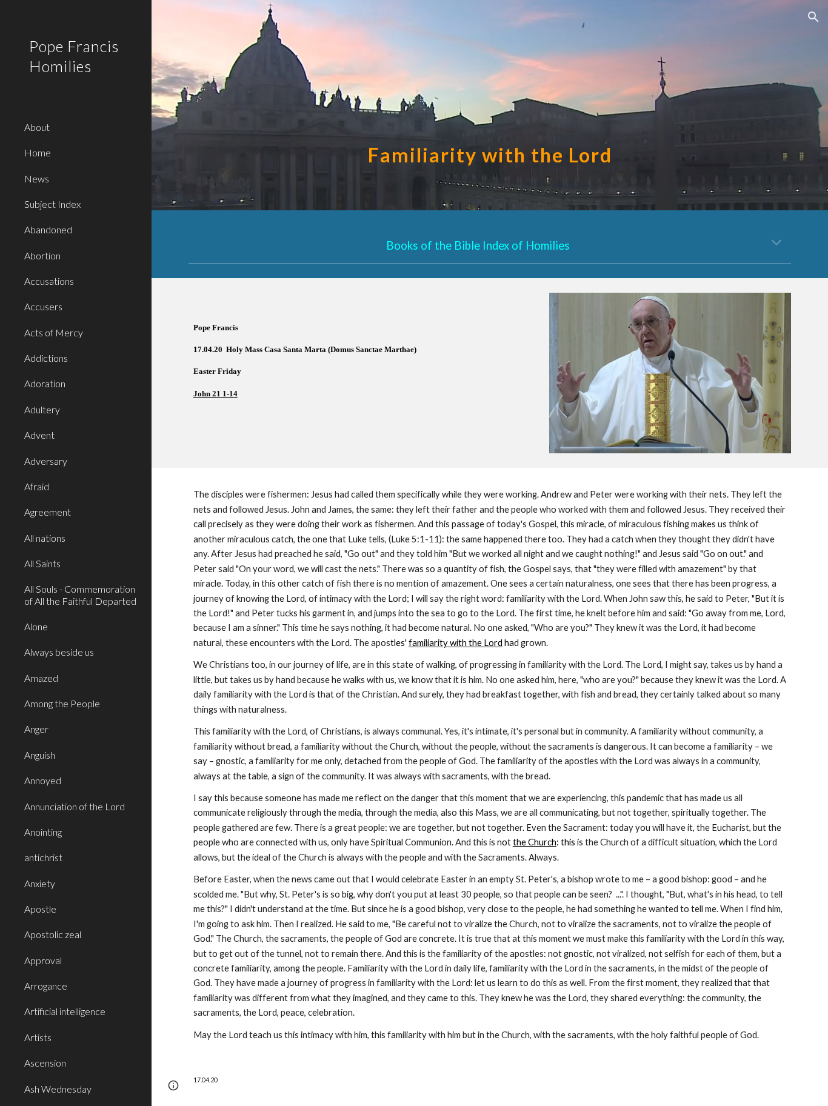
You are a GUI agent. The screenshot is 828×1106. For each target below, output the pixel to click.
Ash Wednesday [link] (58, 1088)
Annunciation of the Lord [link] (74, 806)
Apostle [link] (40, 908)
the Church (534, 842)
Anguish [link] (39, 755)
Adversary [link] (45, 461)
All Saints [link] (42, 563)
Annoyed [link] (42, 780)
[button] (813, 17)
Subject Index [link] (52, 204)
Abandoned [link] (48, 229)
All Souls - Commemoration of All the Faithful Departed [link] (80, 594)
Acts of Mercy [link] (53, 332)
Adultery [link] (42, 409)
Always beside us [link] (59, 652)
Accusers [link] (43, 306)
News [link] (36, 178)
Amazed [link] (41, 678)
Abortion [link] (42, 255)
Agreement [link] (47, 512)
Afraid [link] (36, 486)
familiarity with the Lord (455, 643)
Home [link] (37, 152)
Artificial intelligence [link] (64, 1011)
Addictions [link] (46, 358)
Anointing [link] (43, 832)
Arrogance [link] (45, 985)
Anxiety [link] (39, 883)
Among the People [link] (62, 703)
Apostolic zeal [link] (52, 934)
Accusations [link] (49, 281)
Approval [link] (43, 960)
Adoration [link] (44, 383)
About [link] (37, 127)
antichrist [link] (43, 857)
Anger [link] (36, 729)
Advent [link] (39, 435)
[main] (490, 105)
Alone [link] (36, 626)
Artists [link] (38, 1037)
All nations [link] (44, 538)
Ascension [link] (45, 1062)
